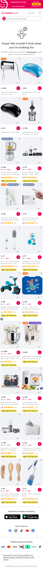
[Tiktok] (21, 530)
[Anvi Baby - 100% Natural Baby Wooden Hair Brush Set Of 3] (10, 472)
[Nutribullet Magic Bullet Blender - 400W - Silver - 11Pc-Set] (32, 151)
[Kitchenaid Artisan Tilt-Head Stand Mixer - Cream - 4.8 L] (10, 335)
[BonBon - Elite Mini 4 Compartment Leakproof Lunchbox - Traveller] (32, 285)
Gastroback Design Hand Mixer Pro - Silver (9, 93)
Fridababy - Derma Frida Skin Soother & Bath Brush (31, 262)
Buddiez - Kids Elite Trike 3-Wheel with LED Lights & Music (10, 308)
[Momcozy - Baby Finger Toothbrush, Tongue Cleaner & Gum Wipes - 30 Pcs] (32, 196)
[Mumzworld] (9, 13)
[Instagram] (15, 530)
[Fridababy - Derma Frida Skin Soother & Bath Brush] (32, 239)
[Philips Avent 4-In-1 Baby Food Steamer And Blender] (10, 151)
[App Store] (12, 516)
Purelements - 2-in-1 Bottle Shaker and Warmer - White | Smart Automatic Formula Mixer (32, 449)
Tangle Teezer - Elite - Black (10, 132)
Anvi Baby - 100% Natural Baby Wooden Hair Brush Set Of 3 (10, 495)
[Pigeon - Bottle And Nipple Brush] (32, 472)
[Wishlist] (40, 13)
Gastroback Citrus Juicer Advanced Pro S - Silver (30, 133)
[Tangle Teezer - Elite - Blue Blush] (32, 71)
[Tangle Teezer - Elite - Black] (10, 111)
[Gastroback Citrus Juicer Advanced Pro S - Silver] (32, 111)
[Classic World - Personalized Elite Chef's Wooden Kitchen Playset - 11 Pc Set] (32, 335)
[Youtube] (27, 530)
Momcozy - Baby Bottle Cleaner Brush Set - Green (10, 219)
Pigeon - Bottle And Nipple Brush (31, 495)
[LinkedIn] (33, 530)
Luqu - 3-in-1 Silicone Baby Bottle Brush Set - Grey (10, 262)
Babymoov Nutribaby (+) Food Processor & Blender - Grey (10, 403)
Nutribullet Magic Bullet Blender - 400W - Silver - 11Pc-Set (30, 173)
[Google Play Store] (30, 516)
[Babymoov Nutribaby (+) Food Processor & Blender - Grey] (10, 381)
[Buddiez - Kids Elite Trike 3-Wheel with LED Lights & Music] (10, 285)
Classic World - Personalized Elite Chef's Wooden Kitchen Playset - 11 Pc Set (31, 357)
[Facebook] (10, 530)
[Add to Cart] (18, 88)
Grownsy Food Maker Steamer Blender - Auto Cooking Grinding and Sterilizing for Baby (30, 403)
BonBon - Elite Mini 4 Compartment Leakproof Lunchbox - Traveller (31, 308)
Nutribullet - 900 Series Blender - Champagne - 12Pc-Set (9, 449)
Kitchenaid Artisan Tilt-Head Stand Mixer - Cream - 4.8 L (10, 357)
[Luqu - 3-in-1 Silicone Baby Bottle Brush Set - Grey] (10, 239)
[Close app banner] (41, 1)
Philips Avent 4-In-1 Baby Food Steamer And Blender (10, 173)
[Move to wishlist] (20, 59)
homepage (31, 52)
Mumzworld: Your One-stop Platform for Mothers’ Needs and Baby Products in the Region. (18, 557)
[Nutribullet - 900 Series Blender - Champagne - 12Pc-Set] (10, 426)
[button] (29, 13)
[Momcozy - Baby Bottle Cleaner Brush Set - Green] (10, 196)
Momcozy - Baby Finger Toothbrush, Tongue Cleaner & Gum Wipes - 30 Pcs (31, 219)
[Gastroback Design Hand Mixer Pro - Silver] (10, 71)
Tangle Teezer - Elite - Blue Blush (31, 93)
